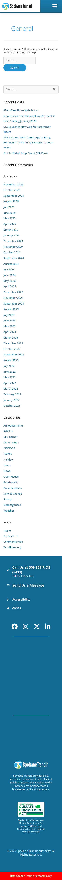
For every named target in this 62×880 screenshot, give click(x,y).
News (6, 470)
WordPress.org (12, 547)
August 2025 (11, 201)
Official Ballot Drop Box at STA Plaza (25, 153)
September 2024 (13, 258)
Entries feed (10, 536)
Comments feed (13, 541)
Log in (7, 530)
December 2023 (13, 292)
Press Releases (12, 488)
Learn (7, 465)
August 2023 (11, 309)
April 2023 (9, 332)
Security (31, 693)
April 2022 (9, 383)
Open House (11, 476)
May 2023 (9, 326)
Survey (7, 499)
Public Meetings (31, 682)
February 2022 (12, 394)
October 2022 (11, 349)
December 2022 (13, 343)
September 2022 (13, 354)
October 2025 (11, 190)
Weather (8, 510)
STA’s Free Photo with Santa (20, 110)
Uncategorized (12, 505)
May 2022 (9, 377)
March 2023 (10, 337)
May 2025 (9, 218)
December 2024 (13, 241)
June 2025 (9, 212)
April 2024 (9, 286)
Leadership (31, 646)
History (31, 658)
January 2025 (11, 235)
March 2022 (10, 388)
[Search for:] (19, 60)
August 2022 (11, 360)
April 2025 (9, 224)
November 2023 (13, 297)
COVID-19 (9, 448)
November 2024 (13, 247)
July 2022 (9, 366)
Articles (8, 431)
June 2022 (9, 371)
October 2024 (11, 252)
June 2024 (9, 275)
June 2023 (9, 320)
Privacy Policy (31, 737)
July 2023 (9, 315)
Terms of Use (31, 726)
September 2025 (13, 195)
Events (7, 454)
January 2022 (11, 400)
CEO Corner (10, 436)
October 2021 (11, 405)
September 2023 (13, 303)
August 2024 (11, 263)
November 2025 (13, 184)
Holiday (8, 459)
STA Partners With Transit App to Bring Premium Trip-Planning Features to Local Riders (28, 142)
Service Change (12, 493)
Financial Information (31, 670)
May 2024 (9, 281)
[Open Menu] (55, 6)
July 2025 (9, 207)
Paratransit (10, 482)
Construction (11, 442)
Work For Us (31, 705)
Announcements (13, 425)
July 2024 (9, 269)
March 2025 (10, 229)
